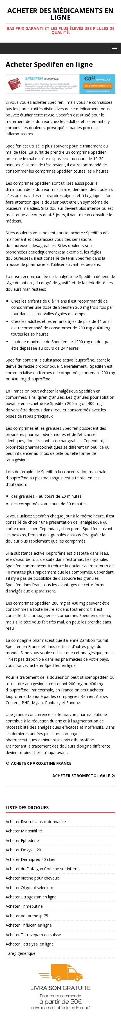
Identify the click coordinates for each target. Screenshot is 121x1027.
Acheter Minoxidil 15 (24, 831)
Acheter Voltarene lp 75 (27, 915)
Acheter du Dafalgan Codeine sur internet (43, 868)
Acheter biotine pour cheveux (32, 878)
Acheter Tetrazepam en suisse (33, 934)
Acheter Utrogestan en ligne (31, 897)
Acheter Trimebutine (24, 906)
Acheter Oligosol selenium (29, 887)
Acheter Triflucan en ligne (29, 925)
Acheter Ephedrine (22, 840)
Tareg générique (20, 953)
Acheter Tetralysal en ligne (30, 944)
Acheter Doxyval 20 (23, 849)
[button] (113, 48)
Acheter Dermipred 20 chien (31, 859)
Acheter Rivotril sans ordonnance (36, 821)
